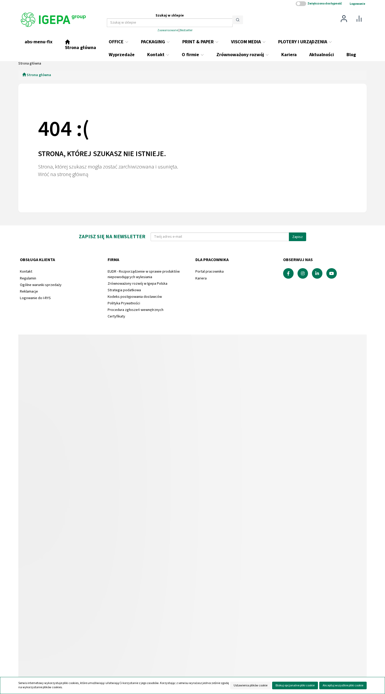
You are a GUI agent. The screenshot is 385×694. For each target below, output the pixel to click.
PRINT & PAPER (198, 41)
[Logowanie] (343, 18)
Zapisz (297, 237)
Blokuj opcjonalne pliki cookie (295, 685)
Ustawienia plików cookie (250, 685)
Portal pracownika (209, 271)
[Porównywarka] (359, 18)
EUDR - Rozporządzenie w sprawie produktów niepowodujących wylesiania (144, 274)
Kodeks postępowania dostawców (135, 296)
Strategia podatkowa (124, 290)
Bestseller (186, 30)
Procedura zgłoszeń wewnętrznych (135, 309)
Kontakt (26, 271)
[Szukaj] (237, 19)
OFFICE (117, 41)
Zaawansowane (167, 30)
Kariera (201, 278)
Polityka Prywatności (124, 303)
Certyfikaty (116, 316)
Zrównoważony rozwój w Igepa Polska (137, 283)
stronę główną (72, 174)
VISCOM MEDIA (246, 41)
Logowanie (357, 4)
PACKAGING (153, 41)
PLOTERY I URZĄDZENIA (303, 41)
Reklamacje (29, 291)
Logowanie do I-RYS (35, 298)
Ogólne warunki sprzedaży (41, 285)
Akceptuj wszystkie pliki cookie (343, 685)
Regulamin (28, 278)
